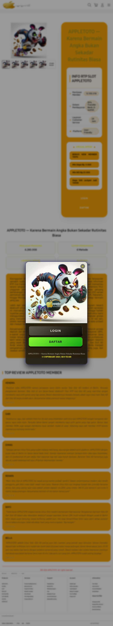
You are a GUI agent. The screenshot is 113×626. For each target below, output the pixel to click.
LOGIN (55, 330)
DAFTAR (55, 341)
